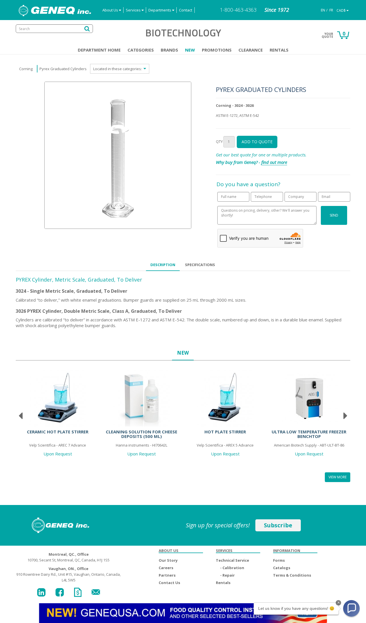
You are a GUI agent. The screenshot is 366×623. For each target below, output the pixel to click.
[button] (351, 608)
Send (334, 215)
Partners (167, 575)
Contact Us (169, 582)
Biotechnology (183, 32)
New (190, 50)
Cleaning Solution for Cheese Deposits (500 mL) (141, 434)
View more (338, 477)
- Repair (227, 575)
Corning (26, 68)
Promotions (217, 50)
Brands (169, 50)
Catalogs (281, 567)
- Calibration (232, 567)
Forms (279, 560)
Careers (166, 567)
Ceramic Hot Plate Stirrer (57, 432)
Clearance (250, 50)
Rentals (279, 50)
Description (162, 264)
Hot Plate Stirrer (225, 432)
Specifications (200, 264)
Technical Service (232, 560)
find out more (274, 162)
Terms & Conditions (292, 575)
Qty (219, 141)
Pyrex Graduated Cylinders (63, 68)
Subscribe (278, 525)
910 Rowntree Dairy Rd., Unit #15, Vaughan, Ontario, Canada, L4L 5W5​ (68, 574)
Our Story (168, 560)
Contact (185, 10)
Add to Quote (257, 141)
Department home (99, 50)
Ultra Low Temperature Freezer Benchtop (309, 434)
